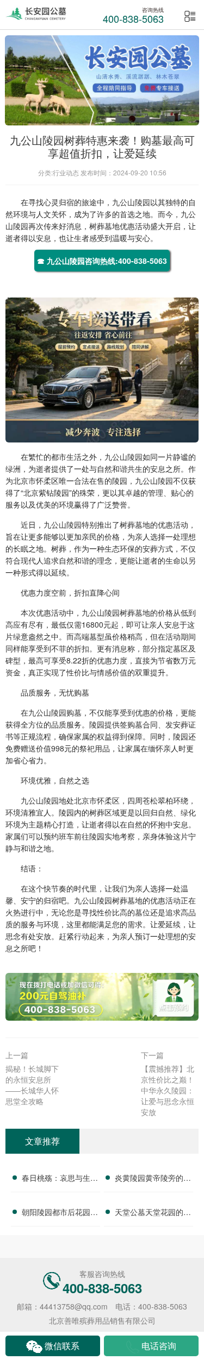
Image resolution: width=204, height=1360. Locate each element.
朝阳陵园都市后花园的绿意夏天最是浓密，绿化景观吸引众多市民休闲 (60, 1213)
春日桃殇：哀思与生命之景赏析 (60, 1179)
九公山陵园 (131, 202)
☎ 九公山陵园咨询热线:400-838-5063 (102, 260)
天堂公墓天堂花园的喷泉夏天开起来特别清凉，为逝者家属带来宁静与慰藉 (153, 1213)
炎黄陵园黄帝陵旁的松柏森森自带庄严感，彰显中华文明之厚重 (153, 1179)
